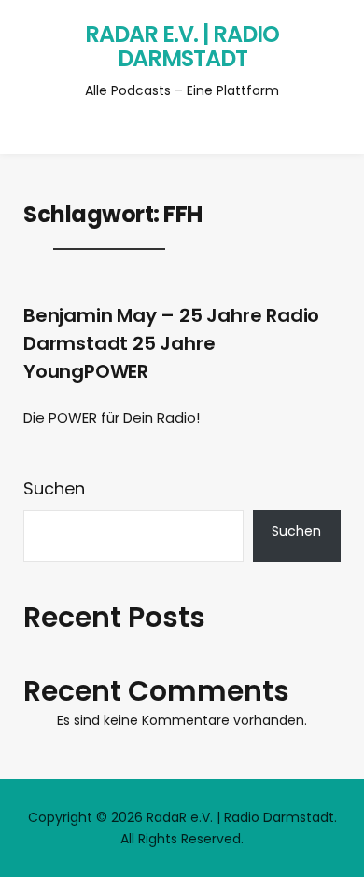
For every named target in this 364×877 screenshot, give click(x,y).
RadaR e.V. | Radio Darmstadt (182, 46)
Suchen (54, 488)
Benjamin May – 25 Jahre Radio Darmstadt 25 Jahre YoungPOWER (171, 343)
